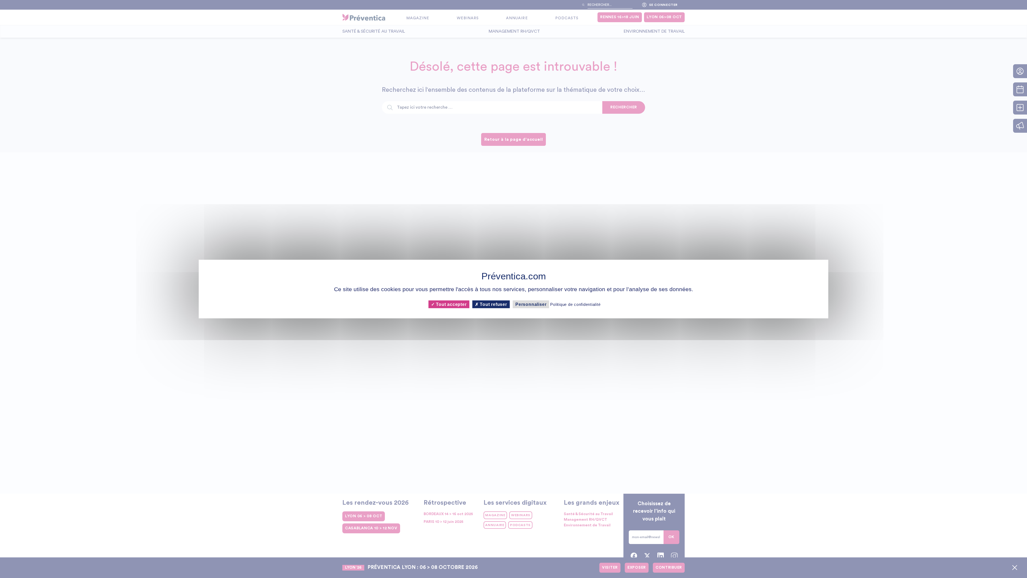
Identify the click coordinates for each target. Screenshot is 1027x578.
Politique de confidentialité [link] (575, 304)
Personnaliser (530, 304)
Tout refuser (493, 304)
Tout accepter (450, 304)
